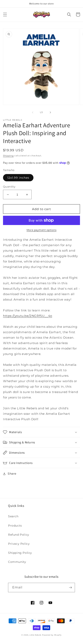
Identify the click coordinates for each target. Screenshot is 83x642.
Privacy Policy (19, 544)
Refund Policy (18, 534)
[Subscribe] (70, 587)
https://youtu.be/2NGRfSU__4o (27, 316)
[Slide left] (32, 112)
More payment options (41, 229)
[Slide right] (50, 112)
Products (15, 525)
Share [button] (12, 473)
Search (13, 516)
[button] (5, 14)
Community (17, 562)
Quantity (9, 186)
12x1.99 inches (18, 177)
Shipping (8, 155)
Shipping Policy (20, 553)
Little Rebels (35, 635)
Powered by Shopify (52, 635)
